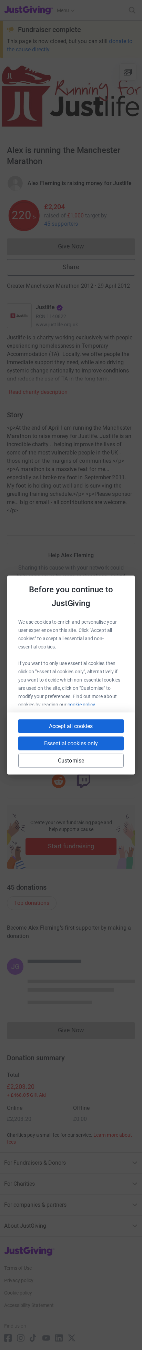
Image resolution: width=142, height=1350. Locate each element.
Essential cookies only (71, 743)
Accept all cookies (71, 726)
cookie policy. (82, 704)
